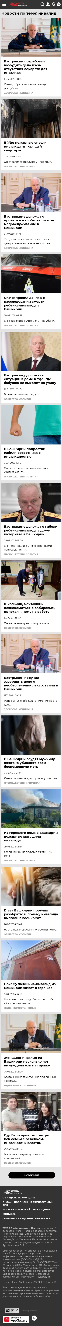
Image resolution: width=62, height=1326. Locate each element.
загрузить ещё (31, 1175)
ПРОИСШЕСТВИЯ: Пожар (19, 166)
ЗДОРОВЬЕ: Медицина (18, 93)
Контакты (9, 1214)
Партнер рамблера (30, 1311)
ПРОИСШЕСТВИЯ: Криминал (22, 783)
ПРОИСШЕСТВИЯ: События (21, 325)
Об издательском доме (19, 1197)
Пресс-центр (41, 1209)
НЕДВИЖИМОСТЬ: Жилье (20, 1008)
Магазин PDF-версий (17, 1209)
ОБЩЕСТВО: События (17, 399)
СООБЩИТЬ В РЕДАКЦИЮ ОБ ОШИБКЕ (26, 1218)
